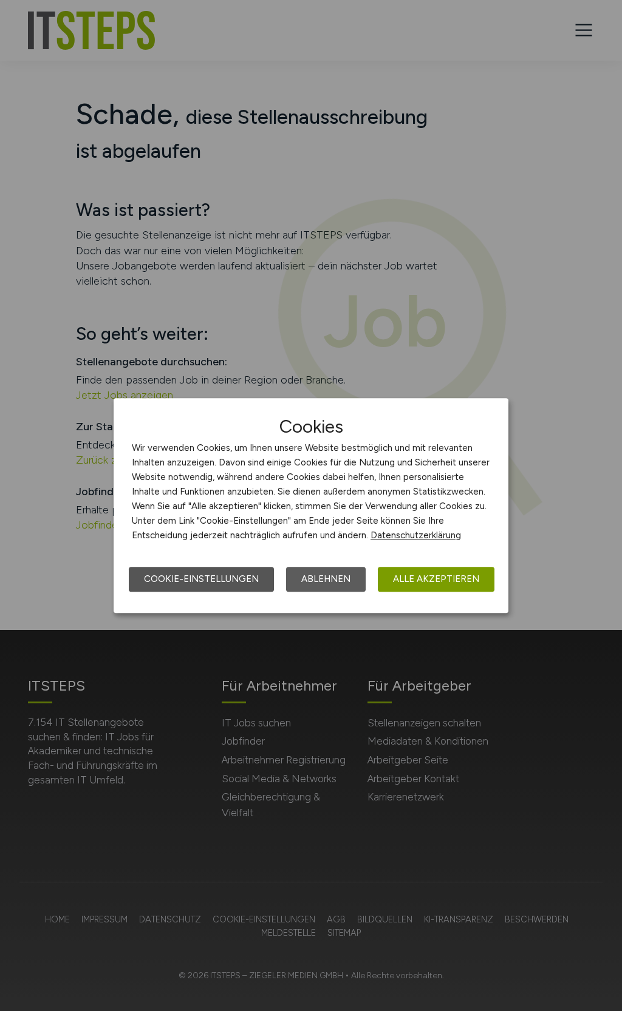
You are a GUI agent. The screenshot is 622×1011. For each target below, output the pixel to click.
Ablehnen (325, 578)
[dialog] (311, 505)
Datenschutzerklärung (416, 535)
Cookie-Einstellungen (201, 578)
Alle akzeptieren (436, 578)
